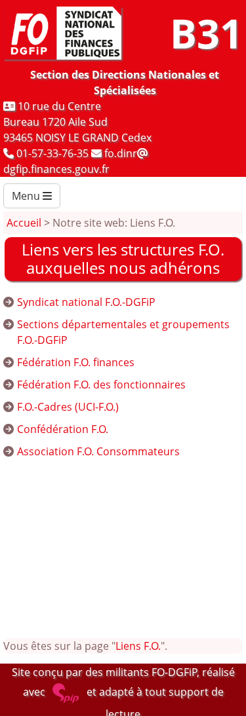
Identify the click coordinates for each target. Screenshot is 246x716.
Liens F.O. (138, 646)
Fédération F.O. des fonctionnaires (101, 384)
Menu (27, 196)
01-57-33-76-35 (52, 153)
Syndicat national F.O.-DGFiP (86, 302)
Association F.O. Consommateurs (98, 451)
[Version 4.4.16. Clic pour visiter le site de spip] (66, 692)
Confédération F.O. (62, 429)
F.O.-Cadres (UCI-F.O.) (68, 407)
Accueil (24, 223)
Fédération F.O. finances (75, 362)
